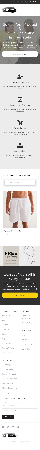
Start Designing (19, 54)
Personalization (7, 383)
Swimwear (27, 175)
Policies (24, 340)
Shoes (4, 334)
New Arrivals (6, 315)
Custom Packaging (9, 348)
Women (5, 325)
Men (20, 175)
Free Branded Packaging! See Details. (25, 2)
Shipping (5, 393)
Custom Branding (8, 369)
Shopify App (7, 365)
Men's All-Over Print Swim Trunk (15, 231)
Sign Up (19, 295)
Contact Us (26, 349)
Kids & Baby (6, 329)
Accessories (6, 343)
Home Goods (7, 353)
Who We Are (27, 323)
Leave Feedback (28, 344)
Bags (3, 339)
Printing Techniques (9, 388)
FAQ (23, 335)
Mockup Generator (9, 379)
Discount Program (9, 374)
